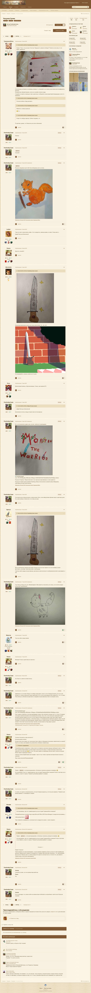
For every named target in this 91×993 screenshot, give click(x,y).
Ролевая (16, 7)
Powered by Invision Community (45, 991)
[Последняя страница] (21, 36)
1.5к (7, 519)
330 (7, 239)
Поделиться (50, 24)
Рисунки (15, 25)
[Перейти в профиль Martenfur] (9, 272)
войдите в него (54, 911)
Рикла (8, 248)
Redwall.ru (46, 989)
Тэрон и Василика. (10, 971)
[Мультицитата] (16, 127)
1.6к (7, 258)
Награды (11, 10)
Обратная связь (47, 988)
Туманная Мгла (8, 41)
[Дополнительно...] (64, 41)
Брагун (8, 509)
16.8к (7, 645)
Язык (41, 988)
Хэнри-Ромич (12, 972)
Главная (5, 7)
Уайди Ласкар (30, 405)
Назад (6, 36)
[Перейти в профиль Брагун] (9, 514)
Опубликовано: (21, 41)
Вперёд (17, 36)
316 (7, 393)
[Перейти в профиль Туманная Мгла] (9, 46)
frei (9, 941)
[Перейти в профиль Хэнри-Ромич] (4, 972)
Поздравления (24, 10)
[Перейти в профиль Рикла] (9, 253)
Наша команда (33, 10)
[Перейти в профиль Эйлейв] (9, 809)
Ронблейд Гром (14, 24)
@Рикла (17, 150)
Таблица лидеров (54, 10)
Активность (23, 7)
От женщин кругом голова (11, 940)
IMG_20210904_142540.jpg (11, 949)
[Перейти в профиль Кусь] (9, 388)
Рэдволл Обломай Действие (12, 962)
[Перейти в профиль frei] (4, 941)
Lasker (9, 229)
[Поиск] (87, 7)
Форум (10, 7)
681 (7, 51)
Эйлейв (8, 804)
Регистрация (85, 2)
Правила (17, 10)
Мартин (8, 635)
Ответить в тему (60, 30)
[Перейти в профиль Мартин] (9, 640)
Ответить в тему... (14, 918)
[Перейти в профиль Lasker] (9, 234)
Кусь (8, 383)
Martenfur (9, 267)
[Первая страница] (4, 36)
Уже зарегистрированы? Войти (71, 2)
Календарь (4, 10)
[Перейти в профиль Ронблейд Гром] (4, 24)
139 (7, 142)
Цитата (19, 127)
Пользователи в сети (43, 10)
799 (7, 276)
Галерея (29, 7)
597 (7, 814)
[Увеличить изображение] (40, 349)
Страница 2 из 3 (27, 36)
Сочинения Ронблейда (11, 953)
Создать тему (47, 30)
